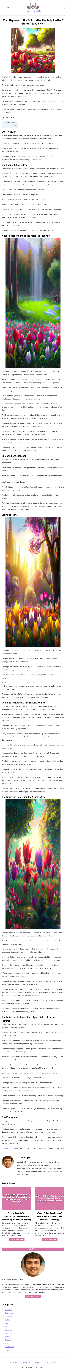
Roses (7, 1343)
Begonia (8, 1310)
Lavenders (9, 1330)
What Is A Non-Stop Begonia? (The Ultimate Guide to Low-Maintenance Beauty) (49, 1216)
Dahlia (7, 1320)
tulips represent (11, 1148)
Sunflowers (9, 1347)
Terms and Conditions (30, 1362)
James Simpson (24, 1157)
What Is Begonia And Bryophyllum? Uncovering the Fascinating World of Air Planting (16, 1216)
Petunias (8, 1340)
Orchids (8, 1333)
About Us (44, 1362)
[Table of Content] (15, 125)
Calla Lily (8, 1316)
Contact (53, 1362)
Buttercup (9, 1313)
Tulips (7, 1350)
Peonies (8, 1337)
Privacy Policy (15, 1362)
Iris (6, 1327)
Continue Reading (16, 1239)
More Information (33, 1296)
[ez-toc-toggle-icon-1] (14, 125)
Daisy (7, 1323)
